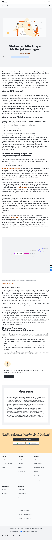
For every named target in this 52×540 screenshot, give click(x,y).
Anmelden (44, 1)
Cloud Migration (38, 463)
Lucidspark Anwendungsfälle (25, 514)
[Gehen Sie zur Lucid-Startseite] (6, 2)
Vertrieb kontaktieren (7, 463)
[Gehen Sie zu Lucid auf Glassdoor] (16, 535)
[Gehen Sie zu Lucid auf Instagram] (8, 535)
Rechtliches (20, 528)
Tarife (3, 467)
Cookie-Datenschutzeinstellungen (33, 528)
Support (20, 501)
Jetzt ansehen (9, 376)
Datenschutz (21, 489)
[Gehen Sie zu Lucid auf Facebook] (11, 535)
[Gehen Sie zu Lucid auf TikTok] (19, 535)
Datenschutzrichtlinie (28, 446)
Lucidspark (20, 459)
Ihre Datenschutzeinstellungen (29, 531)
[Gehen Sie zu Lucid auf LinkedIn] (2, 535)
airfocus (20, 467)
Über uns (4, 489)
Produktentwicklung (39, 467)
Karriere (4, 497)
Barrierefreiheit (5, 506)
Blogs (19, 497)
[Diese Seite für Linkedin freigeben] (51, 267)
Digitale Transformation (40, 459)
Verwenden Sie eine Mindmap (11, 168)
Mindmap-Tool (15, 217)
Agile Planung (19, 56)
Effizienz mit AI (37, 471)
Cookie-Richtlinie (14, 531)
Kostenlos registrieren (26, 439)
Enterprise (4, 459)
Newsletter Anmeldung (23, 510)
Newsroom (4, 493)
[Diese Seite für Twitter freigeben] (51, 265)
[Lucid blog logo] (6, 5)
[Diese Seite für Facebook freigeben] (51, 270)
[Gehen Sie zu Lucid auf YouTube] (13, 535)
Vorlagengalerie (22, 493)
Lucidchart (20, 463)
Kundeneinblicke (6, 501)
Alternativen (21, 506)
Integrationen (21, 471)
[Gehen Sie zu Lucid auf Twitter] (5, 535)
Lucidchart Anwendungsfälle (25, 518)
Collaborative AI (22, 187)
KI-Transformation (38, 475)
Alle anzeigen (37, 480)
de (4, 530)
